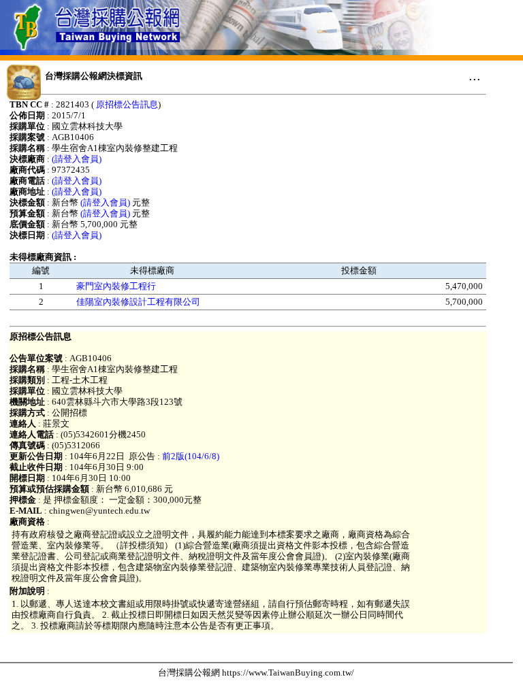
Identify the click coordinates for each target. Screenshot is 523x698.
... (475, 75)
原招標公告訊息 (127, 104)
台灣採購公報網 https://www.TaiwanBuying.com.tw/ (256, 672)
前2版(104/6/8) (190, 456)
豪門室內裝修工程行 (116, 286)
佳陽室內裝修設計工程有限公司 (138, 302)
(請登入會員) (76, 159)
